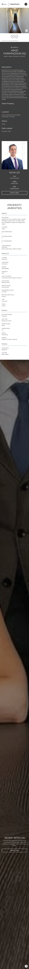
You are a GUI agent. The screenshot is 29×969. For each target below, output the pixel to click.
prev (12, 36)
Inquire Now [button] (14, 60)
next (16, 36)
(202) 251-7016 (14, 183)
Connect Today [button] (14, 850)
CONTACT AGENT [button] (14, 192)
